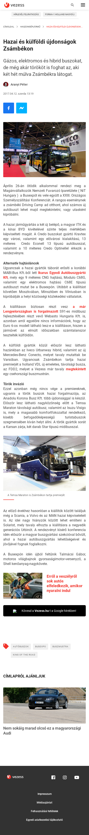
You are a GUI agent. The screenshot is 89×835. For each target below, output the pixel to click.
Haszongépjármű (30, 26)
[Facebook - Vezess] (8, 108)
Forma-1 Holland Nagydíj (60, 14)
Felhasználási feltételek (44, 811)
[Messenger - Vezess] (21, 108)
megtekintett (76, 369)
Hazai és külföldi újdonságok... (64, 26)
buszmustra (60, 646)
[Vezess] (18, 5)
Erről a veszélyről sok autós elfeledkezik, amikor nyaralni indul (65, 583)
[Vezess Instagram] (65, 776)
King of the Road (24, 655)
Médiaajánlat (44, 802)
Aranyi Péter (19, 84)
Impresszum (45, 793)
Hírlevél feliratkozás (26, 14)
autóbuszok (21, 646)
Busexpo (40, 646)
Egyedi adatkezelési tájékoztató (44, 819)
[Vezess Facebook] (53, 776)
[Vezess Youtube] (76, 776)
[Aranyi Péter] (5, 84)
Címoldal (8, 26)
